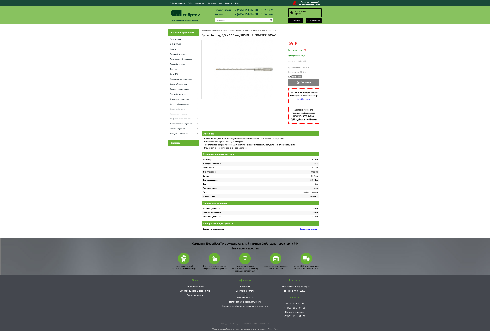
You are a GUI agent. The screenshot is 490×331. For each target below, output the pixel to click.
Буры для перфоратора (266, 30)
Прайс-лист (297, 20)
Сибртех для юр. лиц (196, 3)
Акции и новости (195, 294)
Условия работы (245, 297)
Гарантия (238, 3)
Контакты (228, 3)
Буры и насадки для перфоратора (242, 30)
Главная (205, 30)
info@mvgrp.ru (303, 99)
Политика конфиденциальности (245, 301)
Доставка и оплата (214, 3)
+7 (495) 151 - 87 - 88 (294, 307)
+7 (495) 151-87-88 (245, 10)
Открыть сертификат (308, 229)
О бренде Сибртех (177, 3)
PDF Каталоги (313, 20)
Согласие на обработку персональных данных (245, 305)
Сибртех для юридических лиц (195, 290)
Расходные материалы (218, 30)
